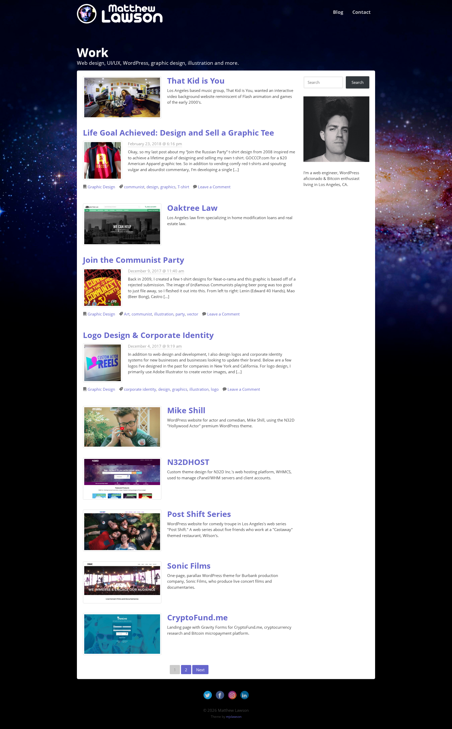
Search (358, 82)
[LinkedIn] (244, 695)
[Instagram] (232, 695)
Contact (361, 12)
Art (126, 314)
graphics (168, 186)
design (152, 186)
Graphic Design (101, 186)
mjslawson (233, 716)
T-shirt (183, 186)
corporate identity (140, 389)
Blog (338, 12)
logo (215, 389)
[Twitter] (208, 695)
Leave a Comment (214, 186)
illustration (163, 314)
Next (200, 669)
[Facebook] (220, 695)
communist (134, 186)
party (180, 314)
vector (192, 314)
